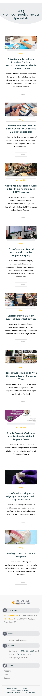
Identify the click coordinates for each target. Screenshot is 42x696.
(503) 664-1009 (24, 654)
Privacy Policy (28, 688)
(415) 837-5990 (27, 651)
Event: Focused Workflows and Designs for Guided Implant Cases (21, 436)
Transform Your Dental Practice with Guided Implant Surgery (21, 252)
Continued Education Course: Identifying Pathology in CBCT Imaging (21, 188)
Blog (21, 53)
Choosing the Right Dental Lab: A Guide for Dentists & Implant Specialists (21, 128)
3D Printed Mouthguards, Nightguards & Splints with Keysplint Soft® (21, 496)
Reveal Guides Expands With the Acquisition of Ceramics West (21, 375)
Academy (19, 180)
